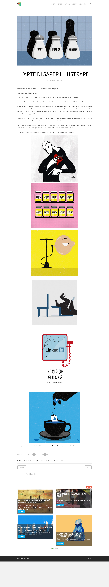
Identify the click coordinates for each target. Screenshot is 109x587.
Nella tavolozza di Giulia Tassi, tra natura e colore (34, 519)
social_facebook (89, 579)
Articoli (67, 4)
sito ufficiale (73, 446)
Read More (21, 512)
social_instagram (91, 579)
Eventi (60, 4)
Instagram (62, 446)
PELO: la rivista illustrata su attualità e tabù (31, 502)
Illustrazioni (32, 460)
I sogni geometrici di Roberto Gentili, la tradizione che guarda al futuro (73, 553)
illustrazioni (50, 460)
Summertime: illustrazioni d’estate (72, 494)
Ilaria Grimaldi (44, 460)
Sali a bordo (83, 4)
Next (87, 467)
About (75, 4)
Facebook (55, 446)
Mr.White (21, 460)
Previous (22, 467)
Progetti (53, 4)
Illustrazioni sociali (58, 460)
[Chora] (19, 4)
